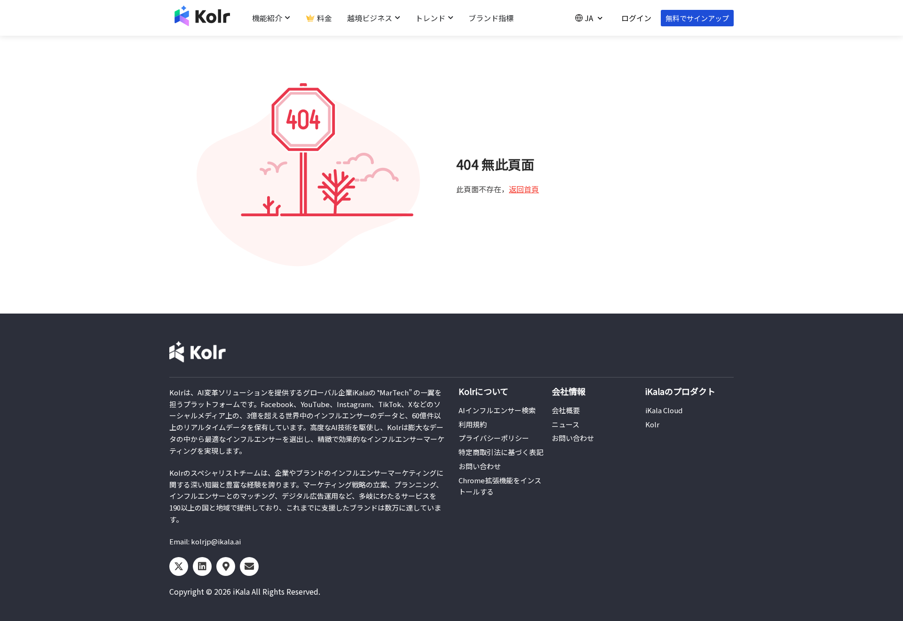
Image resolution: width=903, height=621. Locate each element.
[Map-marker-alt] (225, 566)
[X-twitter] (178, 566)
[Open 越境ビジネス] (397, 18)
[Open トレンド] (450, 18)
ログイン (636, 18)
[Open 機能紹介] (287, 18)
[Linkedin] (202, 566)
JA (589, 18)
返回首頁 (524, 189)
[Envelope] (249, 566)
